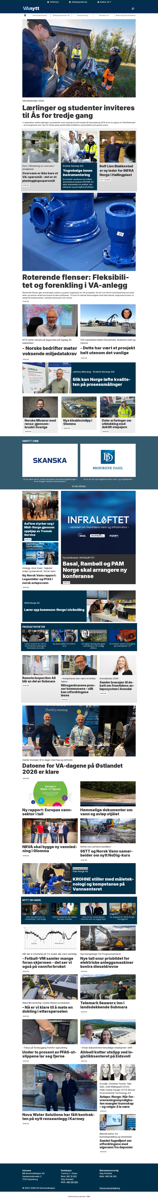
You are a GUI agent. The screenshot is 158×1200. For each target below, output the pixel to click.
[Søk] (133, 9)
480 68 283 (72, 1182)
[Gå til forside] (31, 8)
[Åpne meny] (25, 15)
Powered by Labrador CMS (79, 1196)
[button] (26, 636)
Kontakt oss (104, 15)
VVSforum (54, 2)
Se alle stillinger (79, 486)
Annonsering (82, 15)
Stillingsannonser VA (61, 15)
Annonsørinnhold (40, 15)
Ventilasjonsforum (79, 2)
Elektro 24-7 (105, 2)
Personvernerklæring (110, 1188)
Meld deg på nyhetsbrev (126, 15)
